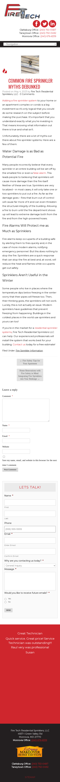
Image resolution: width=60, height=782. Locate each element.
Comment (7, 396)
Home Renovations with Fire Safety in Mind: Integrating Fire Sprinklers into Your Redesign (30, 374)
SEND (8, 610)
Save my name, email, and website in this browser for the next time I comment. (29, 462)
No (9, 602)
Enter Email (10, 545)
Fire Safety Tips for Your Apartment (30, 362)
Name (6, 425)
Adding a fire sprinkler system (19, 100)
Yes (9, 598)
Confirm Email (11, 556)
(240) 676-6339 (48, 36)
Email (6, 436)
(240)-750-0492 (48, 33)
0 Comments (27, 94)
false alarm (39, 172)
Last (6, 518)
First (6, 507)
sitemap (30, 777)
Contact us (19, 344)
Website (5, 447)
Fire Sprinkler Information (29, 350)
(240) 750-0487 (47, 29)
